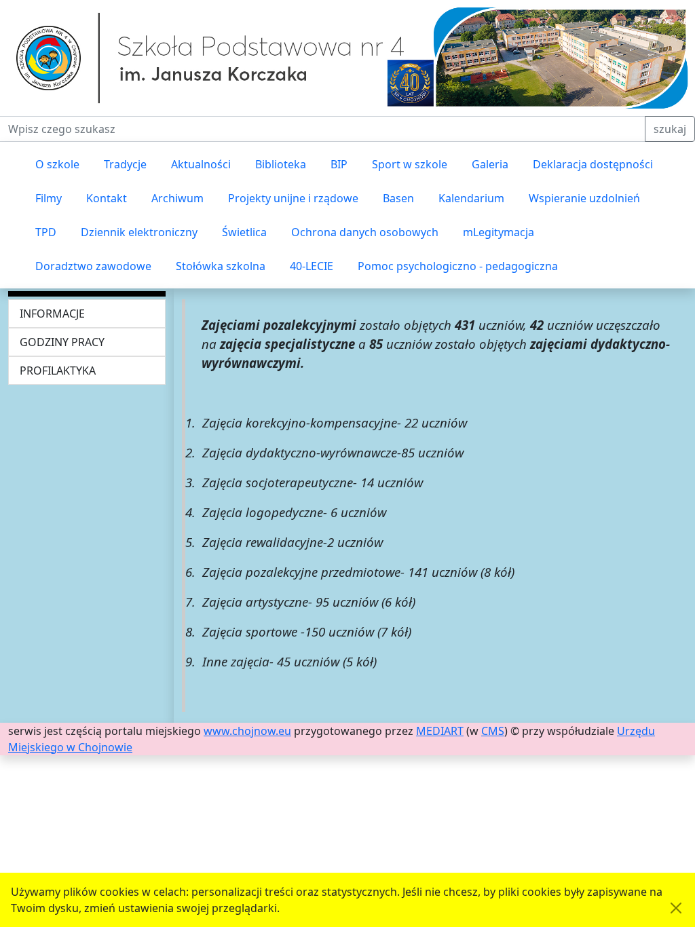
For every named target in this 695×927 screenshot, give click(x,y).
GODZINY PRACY (62, 342)
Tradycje (125, 164)
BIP (339, 164)
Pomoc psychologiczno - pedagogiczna (458, 266)
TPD (45, 232)
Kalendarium (471, 198)
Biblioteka (280, 164)
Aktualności (201, 164)
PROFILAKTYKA (58, 370)
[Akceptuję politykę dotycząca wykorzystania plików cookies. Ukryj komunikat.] (676, 908)
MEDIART (440, 730)
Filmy (48, 198)
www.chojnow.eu (247, 730)
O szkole (57, 164)
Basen (398, 198)
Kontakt (106, 198)
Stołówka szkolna (220, 266)
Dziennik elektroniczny (139, 232)
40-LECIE (311, 266)
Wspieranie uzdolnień (584, 198)
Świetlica (244, 232)
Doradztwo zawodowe (93, 266)
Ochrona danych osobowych (364, 232)
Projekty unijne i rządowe (293, 198)
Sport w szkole (409, 164)
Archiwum (177, 198)
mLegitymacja (498, 232)
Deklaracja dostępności (593, 164)
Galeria (490, 164)
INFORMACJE (52, 313)
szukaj (670, 128)
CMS (492, 730)
